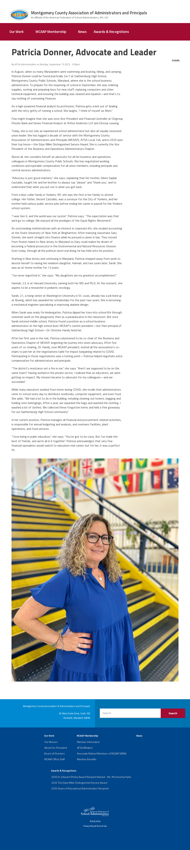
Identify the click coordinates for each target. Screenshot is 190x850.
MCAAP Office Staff (54, 759)
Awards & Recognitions (111, 31)
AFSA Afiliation (85, 748)
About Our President (55, 748)
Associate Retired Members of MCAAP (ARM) (101, 753)
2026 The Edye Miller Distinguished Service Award (79, 783)
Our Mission (51, 742)
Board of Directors (54, 753)
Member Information (88, 742)
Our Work (16, 31)
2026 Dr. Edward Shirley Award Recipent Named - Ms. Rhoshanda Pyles (91, 777)
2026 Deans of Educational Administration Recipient (80, 788)
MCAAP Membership (51, 31)
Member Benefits (86, 759)
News (82, 31)
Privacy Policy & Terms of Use (95, 826)
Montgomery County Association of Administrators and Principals (89, 13)
